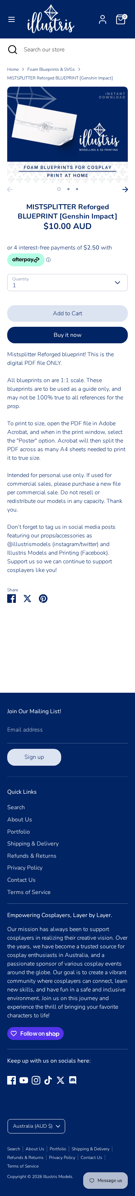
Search (16, 807)
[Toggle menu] (11, 19)
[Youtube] (23, 1080)
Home (13, 69)
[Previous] (10, 189)
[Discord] (72, 1080)
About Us (19, 820)
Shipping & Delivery (33, 844)
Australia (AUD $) (33, 1126)
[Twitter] (60, 1080)
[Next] (125, 189)
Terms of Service (29, 892)
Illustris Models (57, 1176)
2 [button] (68, 189)
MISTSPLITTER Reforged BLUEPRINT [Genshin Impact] (60, 78)
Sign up (34, 757)
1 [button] (59, 189)
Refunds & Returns (32, 856)
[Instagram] (36, 1080)
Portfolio (18, 832)
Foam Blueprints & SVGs (51, 69)
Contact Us (21, 880)
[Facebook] (11, 1080)
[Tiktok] (48, 1080)
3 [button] (77, 189)
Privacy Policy (24, 868)
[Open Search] (11, 49)
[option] (67, 135)
